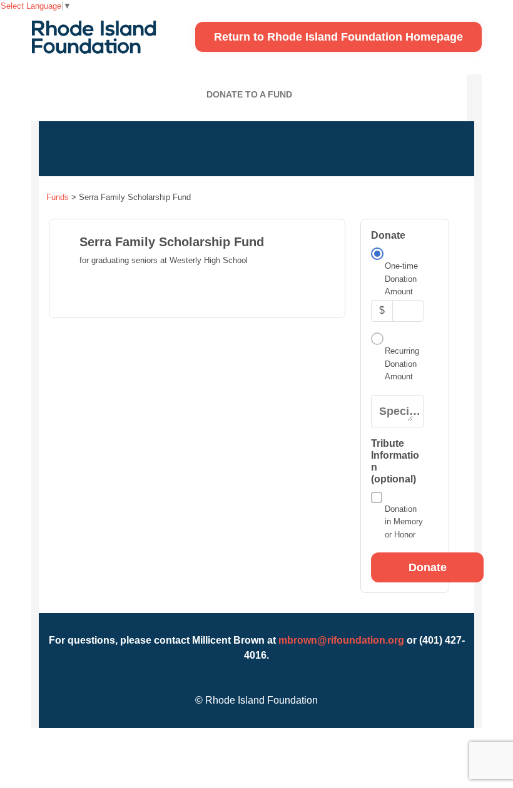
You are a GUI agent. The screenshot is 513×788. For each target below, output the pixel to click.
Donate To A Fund (249, 94)
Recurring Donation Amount (402, 363)
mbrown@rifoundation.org (341, 640)
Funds (57, 197)
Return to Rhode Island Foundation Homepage (338, 37)
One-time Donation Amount (401, 278)
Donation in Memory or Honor (404, 521)
